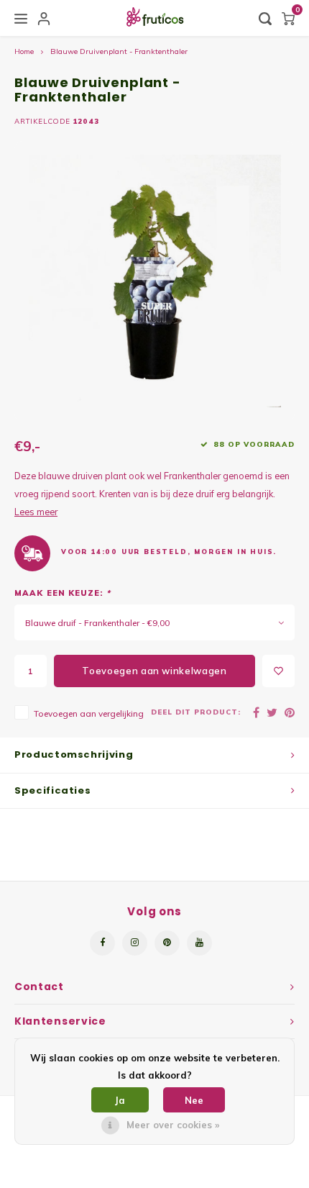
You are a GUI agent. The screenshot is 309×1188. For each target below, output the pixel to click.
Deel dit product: (196, 711)
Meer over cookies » (172, 1124)
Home (24, 51)
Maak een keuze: (62, 593)
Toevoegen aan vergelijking (89, 713)
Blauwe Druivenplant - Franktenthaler (119, 51)
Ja (120, 1100)
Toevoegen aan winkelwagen (154, 670)
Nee (194, 1100)
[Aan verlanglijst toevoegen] (278, 671)
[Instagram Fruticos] (134, 943)
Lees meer (35, 511)
